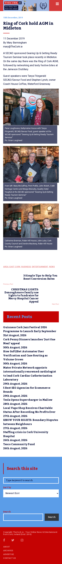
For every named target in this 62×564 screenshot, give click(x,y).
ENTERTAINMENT (40, 267)
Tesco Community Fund (19, 444)
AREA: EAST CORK (11, 267)
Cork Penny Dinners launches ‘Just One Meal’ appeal (29, 341)
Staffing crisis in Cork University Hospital (25, 434)
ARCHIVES (8, 550)
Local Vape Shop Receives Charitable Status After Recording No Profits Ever (29, 410)
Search (7, 512)
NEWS (52, 267)
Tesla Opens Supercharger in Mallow (27, 399)
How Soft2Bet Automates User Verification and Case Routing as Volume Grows (25, 355)
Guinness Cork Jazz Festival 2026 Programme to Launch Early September (29, 329)
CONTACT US (9, 558)
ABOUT (6, 547)
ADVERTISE (8, 554)
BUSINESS (26, 267)
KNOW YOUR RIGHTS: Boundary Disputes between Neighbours (30, 422)
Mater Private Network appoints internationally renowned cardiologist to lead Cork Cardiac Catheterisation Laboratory (29, 373)
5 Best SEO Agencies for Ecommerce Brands (26, 390)
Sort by (7, 488)
